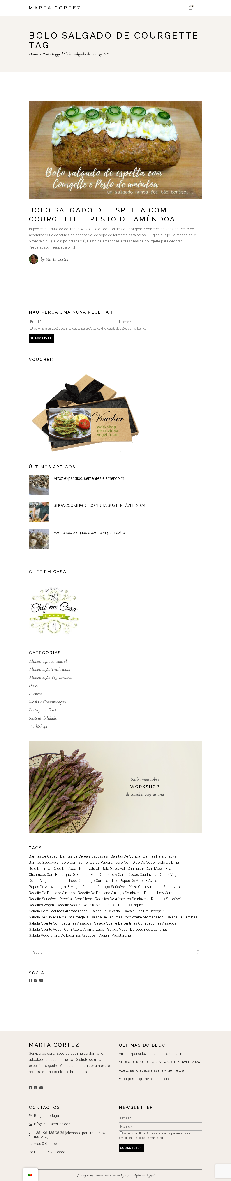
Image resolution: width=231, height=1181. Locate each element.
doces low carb (112, 874)
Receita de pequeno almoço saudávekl (109, 893)
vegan (104, 935)
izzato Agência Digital (139, 1175)
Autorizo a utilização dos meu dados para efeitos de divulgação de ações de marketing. (89, 328)
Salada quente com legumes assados (60, 923)
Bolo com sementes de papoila (87, 862)
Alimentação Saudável (48, 661)
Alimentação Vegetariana (50, 677)
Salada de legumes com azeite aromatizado (127, 917)
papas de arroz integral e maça (54, 887)
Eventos (35, 694)
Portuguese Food (42, 710)
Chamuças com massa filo (149, 868)
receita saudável (43, 899)
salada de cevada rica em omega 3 (58, 917)
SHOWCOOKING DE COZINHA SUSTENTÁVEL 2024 (99, 505)
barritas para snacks (159, 856)
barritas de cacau (43, 856)
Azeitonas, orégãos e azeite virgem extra (89, 532)
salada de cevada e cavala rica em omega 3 (127, 911)
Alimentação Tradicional (49, 669)
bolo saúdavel (113, 868)
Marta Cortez (55, 8)
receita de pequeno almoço (52, 893)
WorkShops (38, 726)
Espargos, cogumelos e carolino (144, 1079)
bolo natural (89, 868)
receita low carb (158, 893)
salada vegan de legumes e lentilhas (137, 929)
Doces (33, 685)
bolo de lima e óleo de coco (52, 868)
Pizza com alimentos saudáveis (154, 887)
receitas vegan (41, 905)
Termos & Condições (45, 1144)
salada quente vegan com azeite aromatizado (66, 929)
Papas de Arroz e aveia (138, 881)
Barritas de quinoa (125, 856)
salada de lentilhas (181, 917)
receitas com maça (76, 899)
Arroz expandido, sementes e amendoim (89, 478)
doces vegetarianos (45, 881)
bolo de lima (168, 862)
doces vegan (169, 874)
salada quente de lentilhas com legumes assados (135, 923)
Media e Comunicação (47, 702)
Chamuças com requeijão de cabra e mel (62, 874)
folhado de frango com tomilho (90, 881)
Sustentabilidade (43, 718)
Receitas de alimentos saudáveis (121, 899)
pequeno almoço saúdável (104, 887)
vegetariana (121, 935)
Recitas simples (131, 905)
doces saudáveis (142, 874)
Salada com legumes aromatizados (58, 911)
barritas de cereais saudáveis (84, 856)
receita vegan (68, 905)
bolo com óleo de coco (135, 862)
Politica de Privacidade (47, 1152)
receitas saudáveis (166, 899)
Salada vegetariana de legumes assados (62, 935)
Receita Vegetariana (99, 905)
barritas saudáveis (43, 862)
